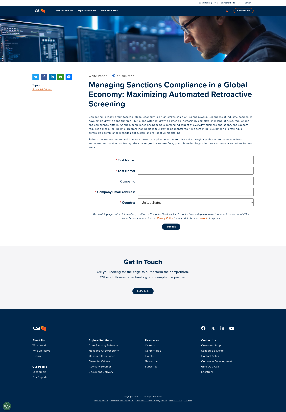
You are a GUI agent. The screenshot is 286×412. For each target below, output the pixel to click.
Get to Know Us (64, 10)
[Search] (227, 10)
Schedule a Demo (212, 351)
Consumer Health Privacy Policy (151, 400)
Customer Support (212, 345)
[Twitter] (35, 77)
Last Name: (125, 170)
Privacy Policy (165, 218)
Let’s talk (143, 291)
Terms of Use (175, 400)
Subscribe (151, 366)
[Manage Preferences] (7, 406)
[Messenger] (69, 77)
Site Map (188, 400)
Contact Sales (210, 356)
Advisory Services (100, 366)
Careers (150, 345)
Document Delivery (101, 372)
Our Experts (40, 377)
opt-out (203, 218)
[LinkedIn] (52, 77)
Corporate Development (216, 361)
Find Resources (109, 10)
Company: (127, 181)
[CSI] (39, 11)
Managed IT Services (102, 356)
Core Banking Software (103, 345)
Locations (207, 372)
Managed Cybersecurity (104, 351)
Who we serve (41, 351)
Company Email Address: (115, 191)
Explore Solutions (87, 10)
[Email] (60, 77)
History (37, 356)
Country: (127, 202)
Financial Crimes (42, 89)
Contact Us (243, 10)
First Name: (125, 160)
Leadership (39, 372)
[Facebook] (44, 77)
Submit (171, 227)
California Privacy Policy (122, 400)
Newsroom (151, 361)
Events (149, 356)
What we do (40, 345)
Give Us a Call (210, 366)
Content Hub (153, 351)
